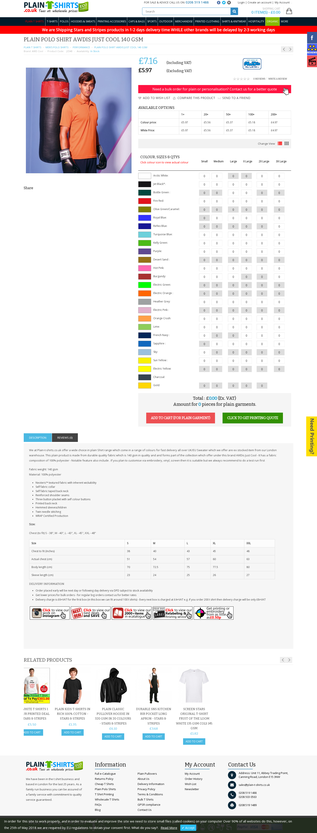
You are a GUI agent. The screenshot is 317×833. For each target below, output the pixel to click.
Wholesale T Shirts (107, 799)
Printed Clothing (207, 21)
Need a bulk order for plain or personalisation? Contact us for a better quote (214, 89)
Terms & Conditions (150, 794)
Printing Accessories (112, 21)
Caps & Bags (137, 21)
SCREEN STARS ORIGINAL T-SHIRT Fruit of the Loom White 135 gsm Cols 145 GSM (194, 718)
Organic (272, 21)
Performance (81, 47)
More (284, 21)
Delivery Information (151, 784)
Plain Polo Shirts (105, 789)
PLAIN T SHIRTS (32, 47)
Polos (64, 21)
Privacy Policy (146, 789)
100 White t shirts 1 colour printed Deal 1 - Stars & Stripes (32, 714)
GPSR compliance (149, 805)
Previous (283, 660)
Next (289, 660)
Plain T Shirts (34, 21)
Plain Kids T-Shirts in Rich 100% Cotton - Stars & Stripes (72, 714)
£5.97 (184, 122)
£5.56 (207, 122)
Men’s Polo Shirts (57, 47)
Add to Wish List (156, 98)
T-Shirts (52, 21)
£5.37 (229, 122)
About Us (143, 779)
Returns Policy (104, 779)
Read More (169, 827)
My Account (192, 774)
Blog (97, 810)
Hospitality (256, 21)
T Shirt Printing (104, 794)
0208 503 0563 (248, 797)
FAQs (98, 805)
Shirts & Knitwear (234, 21)
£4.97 (274, 122)
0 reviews (259, 78)
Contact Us (145, 810)
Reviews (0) (64, 438)
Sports (152, 21)
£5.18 (251, 122)
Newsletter (192, 789)
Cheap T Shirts (104, 784)
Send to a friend (236, 98)
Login (241, 2)
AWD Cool (37, 51)
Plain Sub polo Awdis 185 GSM (279, 39)
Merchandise (184, 21)
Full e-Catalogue (105, 774)
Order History (193, 779)
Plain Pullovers (147, 774)
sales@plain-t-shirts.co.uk (254, 785)
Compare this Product (196, 98)
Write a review (277, 78)
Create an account (259, 2)
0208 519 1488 (248, 793)
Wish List (190, 784)
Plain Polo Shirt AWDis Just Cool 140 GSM (120, 47)
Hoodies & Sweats (83, 21)
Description (37, 438)
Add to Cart (32, 732)
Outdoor (166, 21)
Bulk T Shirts (146, 799)
